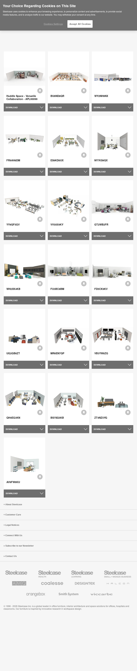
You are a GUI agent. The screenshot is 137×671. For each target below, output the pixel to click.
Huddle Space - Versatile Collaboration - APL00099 (21, 97)
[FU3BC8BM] (68, 270)
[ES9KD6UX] (68, 141)
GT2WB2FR (101, 224)
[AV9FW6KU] (24, 463)
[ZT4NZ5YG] (112, 399)
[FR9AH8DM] (24, 141)
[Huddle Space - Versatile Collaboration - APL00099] (24, 77)
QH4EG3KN (13, 417)
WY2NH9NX (101, 96)
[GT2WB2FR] (112, 206)
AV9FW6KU (13, 482)
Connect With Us (13, 535)
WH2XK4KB (13, 289)
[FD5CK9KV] (112, 270)
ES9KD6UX (57, 160)
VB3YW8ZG (101, 353)
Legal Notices (12, 525)
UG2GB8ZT (13, 353)
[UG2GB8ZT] (24, 334)
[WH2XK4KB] (24, 270)
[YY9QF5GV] (24, 206)
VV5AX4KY (56, 224)
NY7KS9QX (101, 160)
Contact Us (11, 556)
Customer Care (13, 514)
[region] (68, 15)
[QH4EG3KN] (24, 399)
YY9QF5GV (13, 224)
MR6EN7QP (57, 353)
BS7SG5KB (57, 417)
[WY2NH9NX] (112, 77)
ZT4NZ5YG (100, 417)
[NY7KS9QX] (112, 141)
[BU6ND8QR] (68, 77)
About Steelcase (13, 504)
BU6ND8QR (57, 96)
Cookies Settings (53, 24)
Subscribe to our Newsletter (19, 546)
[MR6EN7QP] (68, 334)
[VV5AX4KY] (68, 206)
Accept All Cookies (80, 24)
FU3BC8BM (57, 289)
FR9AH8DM (13, 160)
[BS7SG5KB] (68, 399)
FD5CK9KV (101, 289)
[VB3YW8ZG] (112, 334)
